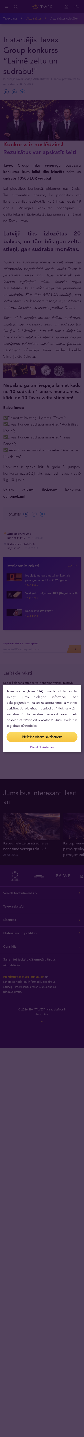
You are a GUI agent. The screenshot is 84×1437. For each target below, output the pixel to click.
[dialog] (42, 718)
